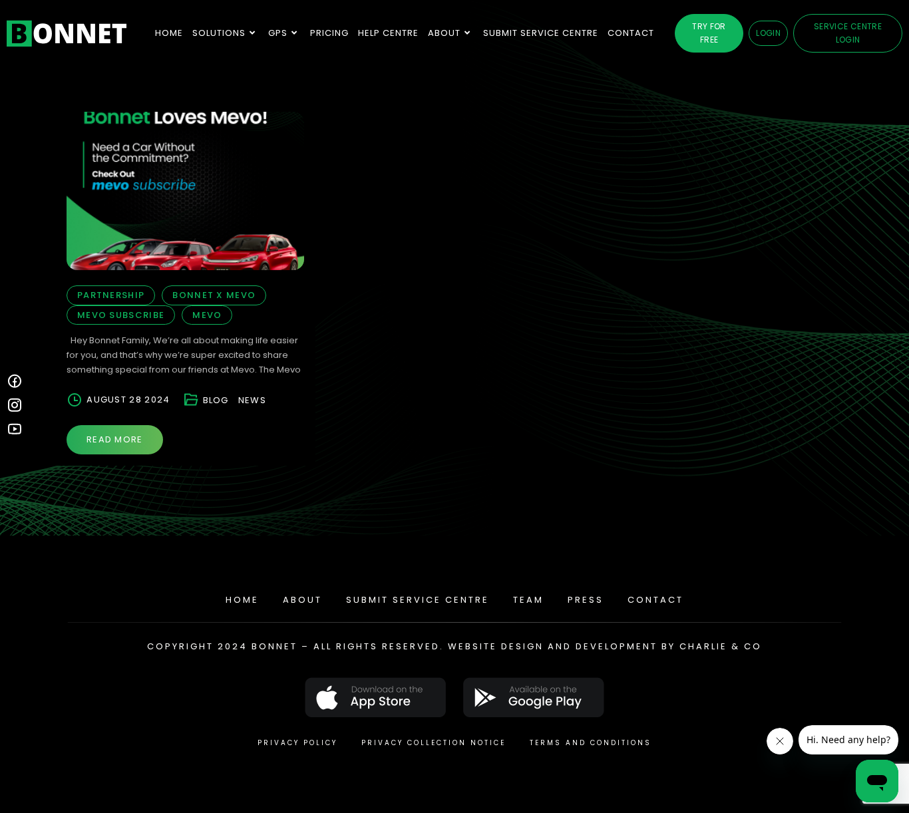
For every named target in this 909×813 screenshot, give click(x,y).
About (302, 599)
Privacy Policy (297, 743)
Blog (216, 400)
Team (528, 599)
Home (242, 599)
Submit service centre (417, 599)
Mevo (207, 315)
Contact (655, 599)
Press (586, 599)
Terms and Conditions (590, 743)
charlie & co (720, 646)
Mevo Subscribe (120, 315)
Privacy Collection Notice (433, 743)
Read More (115, 439)
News (252, 400)
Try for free (709, 33)
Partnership (110, 295)
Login (768, 33)
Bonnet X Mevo (214, 295)
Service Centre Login (848, 33)
